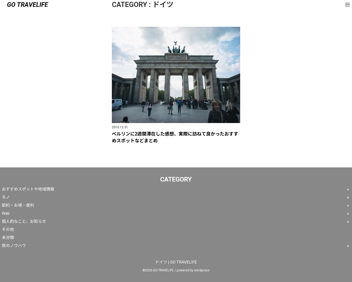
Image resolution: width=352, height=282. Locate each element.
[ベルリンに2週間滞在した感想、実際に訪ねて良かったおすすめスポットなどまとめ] (176, 28)
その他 (8, 229)
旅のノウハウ (14, 245)
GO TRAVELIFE (27, 4)
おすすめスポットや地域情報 (28, 189)
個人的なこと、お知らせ (24, 221)
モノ (6, 197)
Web (6, 213)
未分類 (8, 237)
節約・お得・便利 (18, 205)
